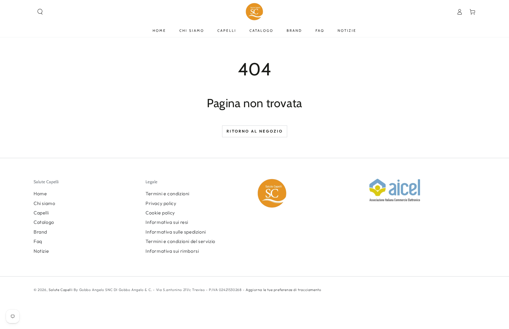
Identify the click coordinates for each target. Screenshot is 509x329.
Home (40, 193)
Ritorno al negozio (255, 131)
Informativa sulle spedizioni (176, 232)
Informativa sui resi (167, 222)
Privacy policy (161, 203)
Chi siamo (44, 203)
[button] (40, 11)
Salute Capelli (60, 289)
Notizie (41, 251)
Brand (40, 232)
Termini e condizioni (167, 193)
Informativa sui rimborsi (172, 251)
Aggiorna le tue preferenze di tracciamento (283, 289)
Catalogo (44, 222)
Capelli (41, 213)
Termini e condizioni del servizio (180, 241)
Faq (38, 241)
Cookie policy (160, 213)
